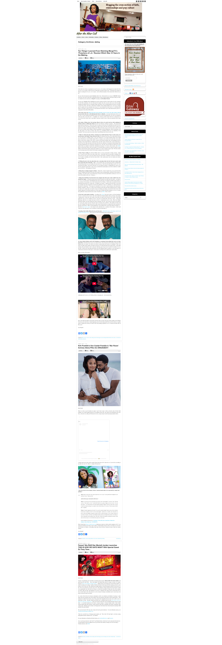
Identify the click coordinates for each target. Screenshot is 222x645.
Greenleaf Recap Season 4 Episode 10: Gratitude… (133, 159)
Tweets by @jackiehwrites (129, 118)
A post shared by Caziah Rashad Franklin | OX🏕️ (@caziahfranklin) (93, 458)
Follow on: (127, 93)
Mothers (92, 538)
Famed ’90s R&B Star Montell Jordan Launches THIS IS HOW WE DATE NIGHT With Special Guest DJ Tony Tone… (98, 547)
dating (93, 337)
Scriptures (96, 37)
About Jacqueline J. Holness (85, 1)
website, (103, 194)
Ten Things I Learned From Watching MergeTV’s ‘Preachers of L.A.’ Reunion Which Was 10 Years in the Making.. (99, 53)
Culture (86, 37)
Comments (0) (118, 337)
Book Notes (84, 636)
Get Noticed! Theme (91, 643)
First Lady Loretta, (86, 206)
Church (83, 37)
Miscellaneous (105, 37)
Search (124, 37)
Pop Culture (114, 337)
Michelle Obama (108, 337)
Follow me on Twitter (136, 1)
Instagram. (111, 618)
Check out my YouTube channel (143, 1)
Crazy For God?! (127, 179)
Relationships (91, 37)
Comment (80, 57)
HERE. (119, 145)
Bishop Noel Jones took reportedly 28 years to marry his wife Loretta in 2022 (104, 112)
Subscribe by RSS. (129, 89)
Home (78, 1)
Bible (83, 337)
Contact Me (105, 1)
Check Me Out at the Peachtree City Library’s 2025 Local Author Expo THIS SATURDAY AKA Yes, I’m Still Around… (134, 135)
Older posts (79, 642)
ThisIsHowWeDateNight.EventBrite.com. (85, 611)
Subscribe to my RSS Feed (145, 1)
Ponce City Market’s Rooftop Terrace (89, 583)
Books (93, 1)
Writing (100, 37)
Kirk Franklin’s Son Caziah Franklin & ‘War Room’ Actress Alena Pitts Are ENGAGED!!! (98, 346)
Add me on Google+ (141, 1)
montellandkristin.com (104, 618)
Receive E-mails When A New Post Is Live (133, 85)
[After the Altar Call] (111, 16)
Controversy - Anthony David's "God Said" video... (133, 161)
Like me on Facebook (138, 1)
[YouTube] (134, 93)
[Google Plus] (136, 93)
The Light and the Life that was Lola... (131, 185)
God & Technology (97, 337)
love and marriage (103, 337)
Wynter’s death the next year (91, 524)
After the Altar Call (86, 33)
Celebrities (79, 37)
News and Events (99, 1)
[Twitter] (132, 93)
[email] (119, 58)
